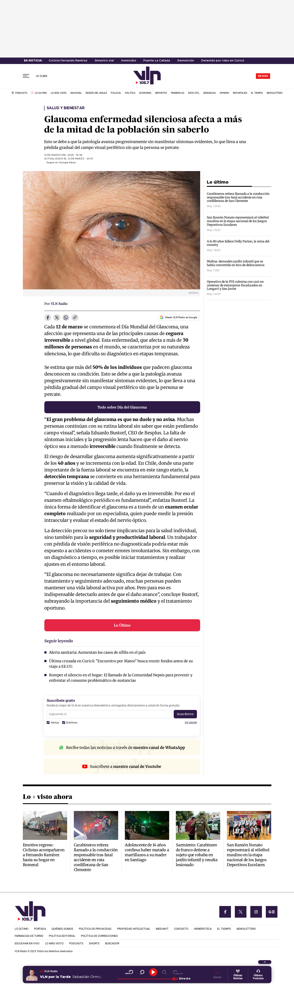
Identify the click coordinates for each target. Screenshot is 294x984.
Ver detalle (191, 722)
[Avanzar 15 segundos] (164, 972)
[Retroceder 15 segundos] (142, 972)
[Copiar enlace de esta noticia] (75, 318)
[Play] (153, 972)
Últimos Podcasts (258, 977)
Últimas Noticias (238, 977)
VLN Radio (59, 304)
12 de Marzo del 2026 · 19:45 (63, 155)
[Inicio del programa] (129, 972)
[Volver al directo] (178, 972)
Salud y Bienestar (66, 108)
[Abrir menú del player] (264, 962)
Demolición (185, 60)
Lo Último (122, 625)
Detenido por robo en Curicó (222, 60)
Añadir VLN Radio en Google (181, 317)
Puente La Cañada (156, 60)
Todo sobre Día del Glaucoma (122, 407)
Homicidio (128, 60)
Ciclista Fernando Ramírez (68, 60)
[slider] (145, 978)
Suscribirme (185, 714)
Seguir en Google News (61, 163)
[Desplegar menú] (26, 76)
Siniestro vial (104, 60)
